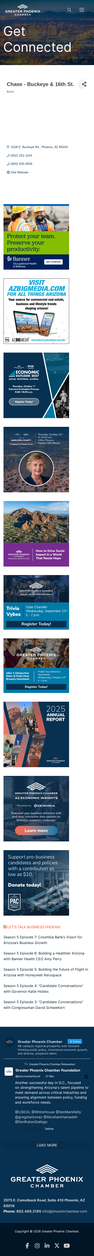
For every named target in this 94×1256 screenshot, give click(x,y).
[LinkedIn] (47, 1246)
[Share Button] (82, 84)
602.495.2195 (28, 1211)
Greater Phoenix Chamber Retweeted (52, 1064)
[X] (57, 1246)
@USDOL (22, 1112)
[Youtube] (67, 1246)
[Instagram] (37, 1246)
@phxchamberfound (28, 1076)
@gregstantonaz (28, 1117)
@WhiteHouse (43, 1112)
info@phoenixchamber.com (64, 1211)
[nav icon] (82, 9)
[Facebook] (27, 1246)
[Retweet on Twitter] (26, 1064)
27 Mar (49, 1076)
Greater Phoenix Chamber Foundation (48, 1070)
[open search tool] (69, 10)
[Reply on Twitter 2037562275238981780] (18, 1129)
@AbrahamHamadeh (60, 1117)
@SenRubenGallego (31, 1122)
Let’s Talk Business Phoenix (34, 927)
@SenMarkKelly (68, 1112)
